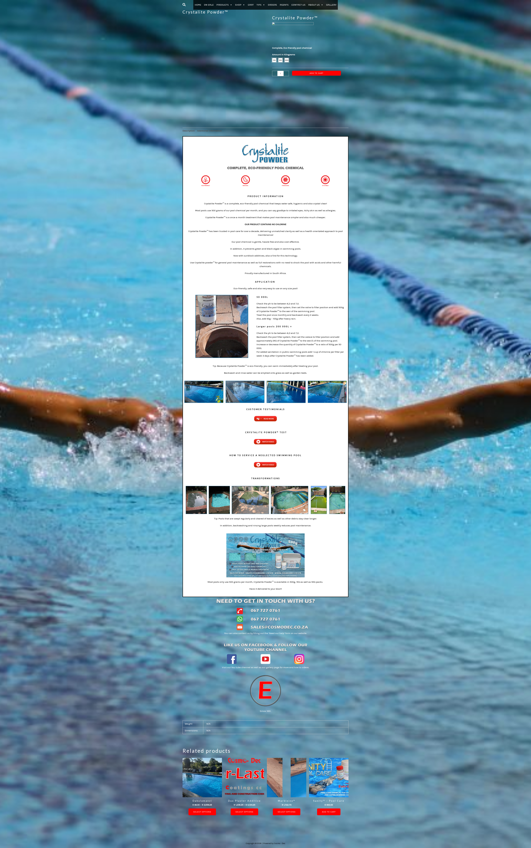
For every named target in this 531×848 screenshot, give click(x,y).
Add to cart (316, 73)
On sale (209, 4)
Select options (202, 812)
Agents (284, 4)
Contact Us (298, 4)
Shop (238, 4)
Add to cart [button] (329, 812)
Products (222, 4)
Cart (251, 4)
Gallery (331, 4)
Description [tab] (189, 130)
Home (198, 4)
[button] (184, 4)
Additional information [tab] (209, 130)
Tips (259, 4)
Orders (272, 4)
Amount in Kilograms (283, 54)
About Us (314, 4)
